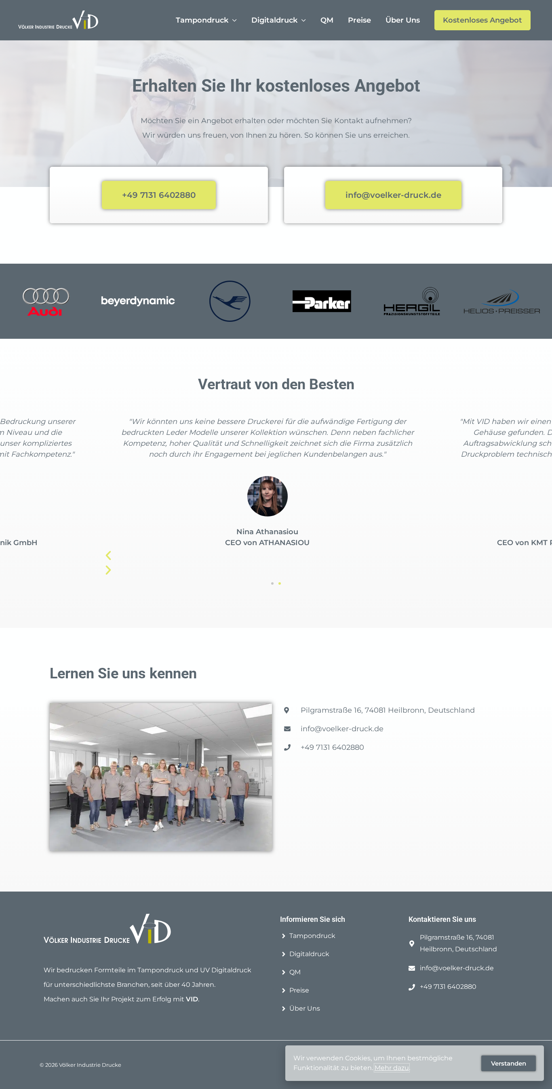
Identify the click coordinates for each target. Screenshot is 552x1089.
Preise (359, 20)
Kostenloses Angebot (482, 20)
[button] (272, 583)
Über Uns (403, 20)
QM (326, 20)
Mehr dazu (392, 1068)
